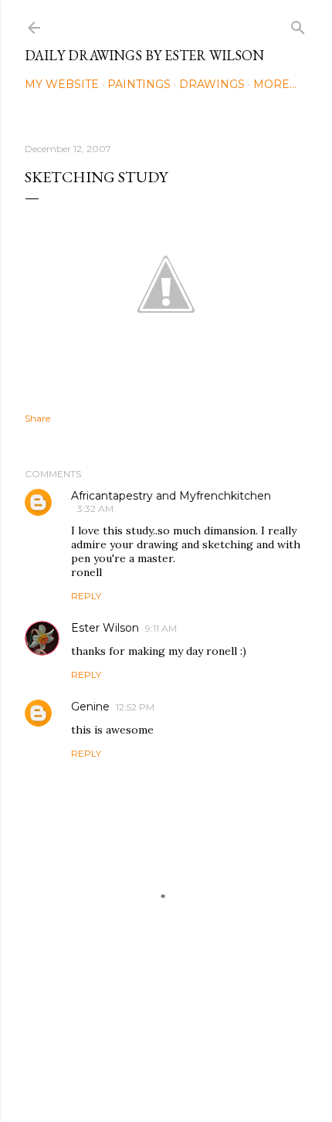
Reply (86, 596)
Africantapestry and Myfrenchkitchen (171, 496)
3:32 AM (95, 508)
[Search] (298, 24)
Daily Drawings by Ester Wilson (144, 55)
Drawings (212, 84)
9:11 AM (161, 628)
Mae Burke (207, 1077)
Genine (90, 707)
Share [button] (37, 418)
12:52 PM (135, 707)
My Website (62, 84)
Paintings (139, 84)
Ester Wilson (105, 628)
